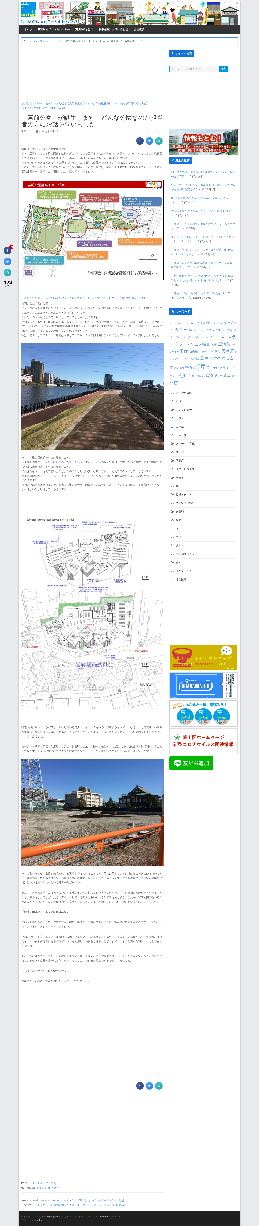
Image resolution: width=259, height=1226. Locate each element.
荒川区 (55, 1187)
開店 (173, 383)
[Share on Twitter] (149, 143)
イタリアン (216, 323)
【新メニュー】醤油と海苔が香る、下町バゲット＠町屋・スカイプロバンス (80, 1204)
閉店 (234, 376)
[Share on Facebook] (140, 143)
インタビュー (184, 409)
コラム (180, 426)
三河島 (224, 344)
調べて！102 (183, 570)
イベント (181, 401)
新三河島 (189, 358)
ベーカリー (225, 337)
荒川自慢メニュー (186, 554)
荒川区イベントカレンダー (54, 29)
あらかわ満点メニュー (179, 323)
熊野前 (189, 368)
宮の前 (46, 1187)
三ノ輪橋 (212, 344)
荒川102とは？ (84, 29)
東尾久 (215, 358)
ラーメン (186, 344)
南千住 (181, 351)
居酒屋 (227, 351)
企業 (171, 351)
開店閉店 (181, 579)
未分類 (180, 511)
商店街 (193, 352)
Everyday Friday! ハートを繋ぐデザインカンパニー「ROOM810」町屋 (81, 1200)
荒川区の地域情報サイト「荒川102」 (56, 1216)
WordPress (39, 1220)
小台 (210, 352)
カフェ (181, 329)
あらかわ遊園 (200, 323)
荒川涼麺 (196, 376)
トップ (28, 29)
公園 (38, 1187)
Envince (104, 1216)
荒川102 (217, 367)
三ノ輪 (200, 344)
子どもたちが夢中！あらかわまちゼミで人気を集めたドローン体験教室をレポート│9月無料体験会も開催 (84, 103)
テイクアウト (191, 337)
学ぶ (178, 486)
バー (205, 337)
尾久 (217, 352)
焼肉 (182, 368)
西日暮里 (223, 375)
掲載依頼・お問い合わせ (113, 29)
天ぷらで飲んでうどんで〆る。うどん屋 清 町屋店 (201, 210)
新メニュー (178, 359)
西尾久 (208, 375)
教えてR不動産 (185, 503)
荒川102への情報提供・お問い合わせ (43, 107)
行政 (178, 562)
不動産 (180, 460)
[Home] (40, 40)
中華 (233, 345)
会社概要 (139, 29)
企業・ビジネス (185, 469)
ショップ (202, 330)
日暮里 (202, 358)
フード (214, 337)
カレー (192, 330)
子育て (203, 351)
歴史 (176, 367)
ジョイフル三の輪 (220, 330)
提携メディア (184, 494)
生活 (178, 536)
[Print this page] (159, 143)
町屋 (200, 366)
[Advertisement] (92, 73)
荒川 (209, 368)
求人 (178, 528)
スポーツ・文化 (46, 1183)
